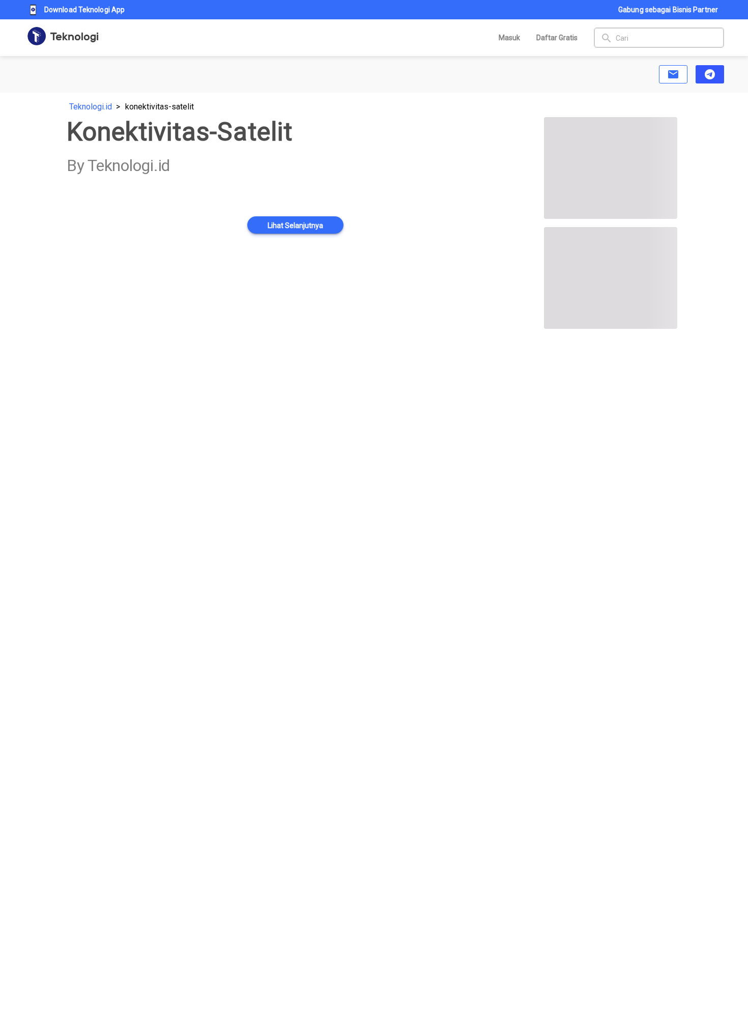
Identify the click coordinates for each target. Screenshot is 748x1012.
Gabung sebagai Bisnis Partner (668, 10)
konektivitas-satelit (159, 106)
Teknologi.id (90, 106)
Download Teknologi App (84, 10)
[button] (673, 74)
